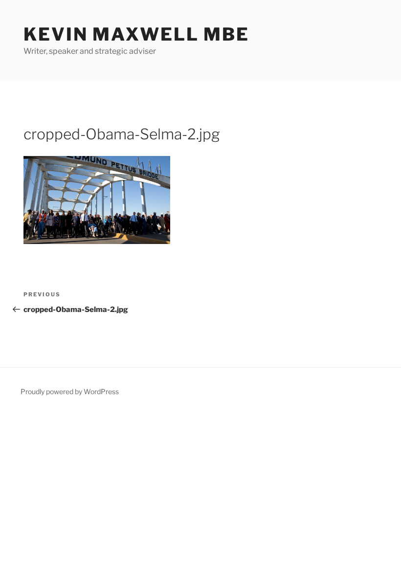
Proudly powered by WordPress (70, 391)
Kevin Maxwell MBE (136, 34)
